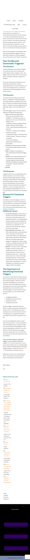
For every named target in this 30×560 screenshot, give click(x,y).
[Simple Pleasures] (7, 442)
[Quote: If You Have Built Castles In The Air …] (7, 426)
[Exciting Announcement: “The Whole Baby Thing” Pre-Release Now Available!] (7, 401)
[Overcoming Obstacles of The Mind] (7, 451)
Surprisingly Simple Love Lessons (7, 396)
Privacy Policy (15, 509)
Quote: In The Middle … (7, 385)
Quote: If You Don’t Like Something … (7, 472)
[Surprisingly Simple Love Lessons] (7, 388)
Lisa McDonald (15, 7)
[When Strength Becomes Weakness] (7, 477)
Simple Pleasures (6, 447)
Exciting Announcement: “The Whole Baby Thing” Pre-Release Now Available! (7, 418)
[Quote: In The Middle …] (7, 379)
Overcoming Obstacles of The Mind (7, 460)
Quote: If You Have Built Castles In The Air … (7, 436)
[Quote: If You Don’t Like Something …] (7, 464)
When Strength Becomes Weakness (6, 496)
